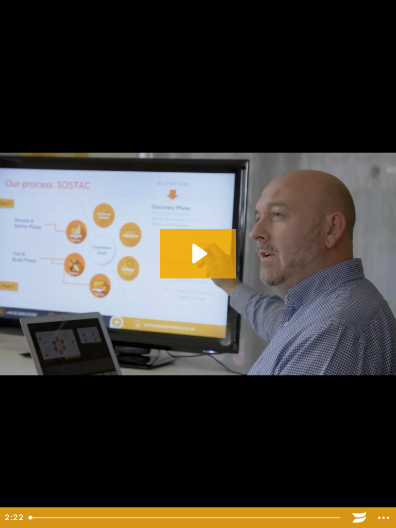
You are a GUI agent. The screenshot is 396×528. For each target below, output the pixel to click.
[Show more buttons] (383, 517)
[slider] (185, 517)
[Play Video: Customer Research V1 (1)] (198, 253)
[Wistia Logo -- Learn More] (359, 517)
